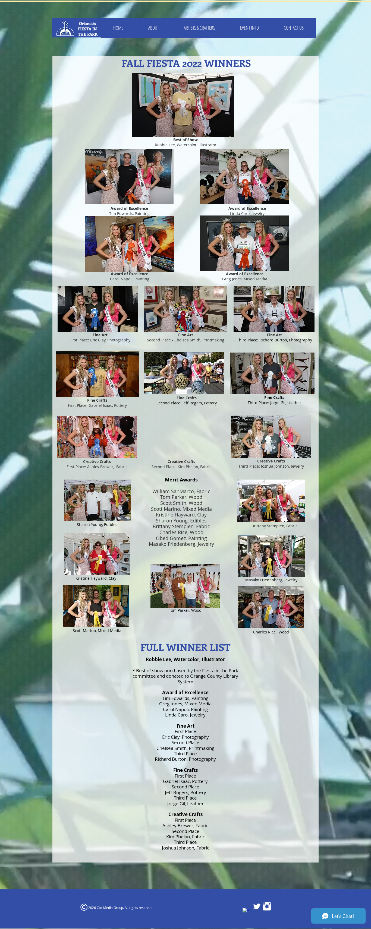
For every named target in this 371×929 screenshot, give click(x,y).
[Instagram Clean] (267, 906)
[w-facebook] (247, 912)
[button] (199, 28)
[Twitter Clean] (257, 906)
